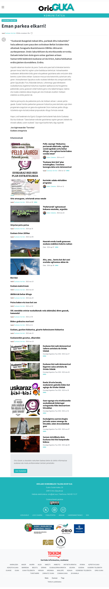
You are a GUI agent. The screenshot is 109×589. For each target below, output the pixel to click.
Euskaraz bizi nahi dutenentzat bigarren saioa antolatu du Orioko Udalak (57, 366)
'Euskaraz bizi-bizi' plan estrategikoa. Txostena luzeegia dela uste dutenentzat (57, 164)
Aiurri (31, 564)
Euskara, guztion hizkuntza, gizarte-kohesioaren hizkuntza (37, 329)
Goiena (81, 567)
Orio (67, 170)
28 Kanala (75, 573)
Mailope (60, 570)
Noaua (69, 570)
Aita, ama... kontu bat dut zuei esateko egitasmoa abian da (56, 260)
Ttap (62, 578)
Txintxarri (34, 573)
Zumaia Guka (62, 573)
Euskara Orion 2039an (20, 233)
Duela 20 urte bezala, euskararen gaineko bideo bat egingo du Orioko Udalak (56, 385)
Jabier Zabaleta (51, 157)
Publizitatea (50, 515)
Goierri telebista (94, 567)
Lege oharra (37, 515)
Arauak (62, 515)
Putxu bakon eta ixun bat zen (23, 302)
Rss (87, 515)
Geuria (72, 567)
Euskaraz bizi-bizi (9, 20)
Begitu (35, 567)
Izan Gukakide (20, 471)
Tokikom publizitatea (54, 582)
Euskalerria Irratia (58, 567)
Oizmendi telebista (83, 570)
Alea (40, 564)
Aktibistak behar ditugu (21, 294)
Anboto (57, 564)
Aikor (23, 564)
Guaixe (8, 570)
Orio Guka (99, 570)
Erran (43, 567)
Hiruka (41, 570)
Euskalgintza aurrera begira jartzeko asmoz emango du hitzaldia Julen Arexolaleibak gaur (56, 422)
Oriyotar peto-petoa (19, 225)
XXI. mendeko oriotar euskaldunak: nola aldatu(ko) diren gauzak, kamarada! (39, 311)
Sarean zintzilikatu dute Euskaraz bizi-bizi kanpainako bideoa (56, 439)
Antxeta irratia (70, 564)
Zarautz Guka (48, 573)
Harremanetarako (75, 515)
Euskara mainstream (19, 286)
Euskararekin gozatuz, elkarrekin (25, 338)
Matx (46, 578)
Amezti (47, 564)
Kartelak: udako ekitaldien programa (55, 181)
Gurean (54, 578)
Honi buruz (24, 515)
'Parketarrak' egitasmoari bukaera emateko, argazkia (55, 207)
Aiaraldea (14, 564)
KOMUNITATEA (54, 15)
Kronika (50, 570)
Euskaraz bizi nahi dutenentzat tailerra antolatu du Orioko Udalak (57, 348)
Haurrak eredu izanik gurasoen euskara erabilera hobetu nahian (57, 242)
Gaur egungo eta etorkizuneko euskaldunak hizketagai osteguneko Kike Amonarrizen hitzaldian (57, 404)
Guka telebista (28, 570)
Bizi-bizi (14, 277)
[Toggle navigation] (3, 7)
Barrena (25, 567)
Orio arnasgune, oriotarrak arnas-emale (28, 198)
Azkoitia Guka (12, 567)
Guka (17, 570)
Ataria (82, 564)
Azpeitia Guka (93, 564)
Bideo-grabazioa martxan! (22, 321)
